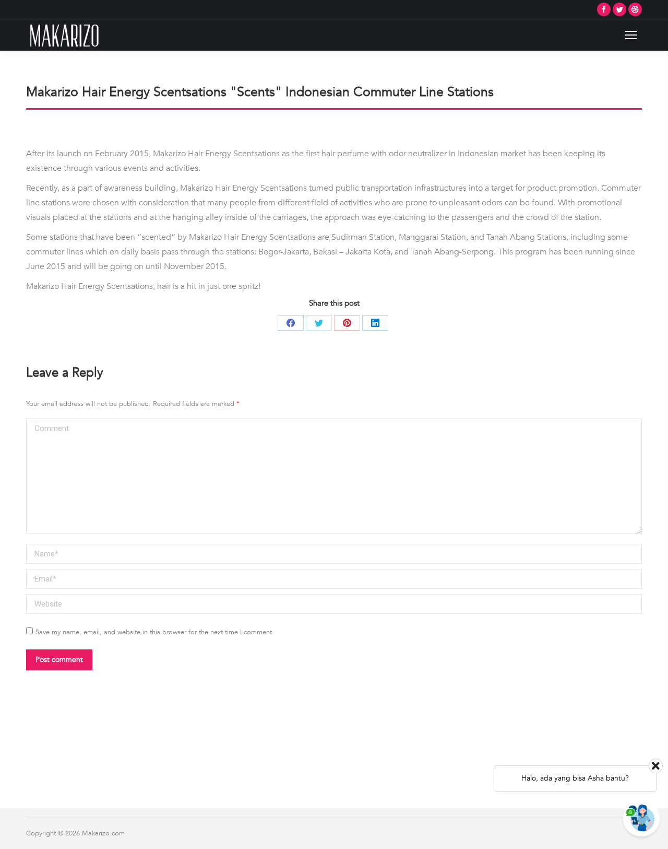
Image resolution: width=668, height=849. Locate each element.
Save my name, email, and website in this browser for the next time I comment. (154, 632)
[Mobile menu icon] (631, 35)
